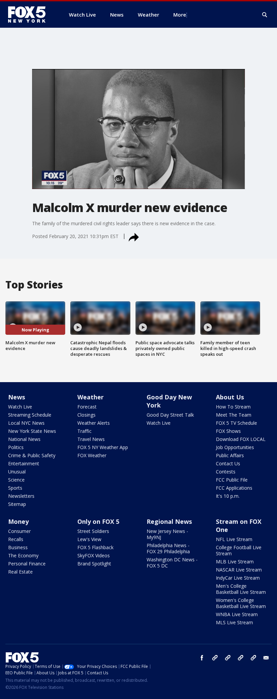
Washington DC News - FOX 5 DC (172, 562)
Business (18, 547)
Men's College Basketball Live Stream (241, 589)
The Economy (23, 555)
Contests (225, 471)
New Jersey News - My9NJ (167, 534)
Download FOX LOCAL (241, 439)
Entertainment (23, 463)
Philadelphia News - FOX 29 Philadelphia (168, 548)
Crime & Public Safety (31, 455)
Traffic (84, 431)
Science (16, 479)
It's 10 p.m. (228, 496)
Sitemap (17, 504)
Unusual (17, 471)
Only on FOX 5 (98, 521)
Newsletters (21, 496)
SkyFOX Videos (93, 555)
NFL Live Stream (234, 539)
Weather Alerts (93, 423)
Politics (16, 447)
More (179, 14)
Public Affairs (230, 455)
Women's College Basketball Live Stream (241, 603)
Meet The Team (233, 415)
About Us (230, 397)
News (16, 397)
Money (18, 521)
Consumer (19, 531)
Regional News (169, 521)
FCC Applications (234, 488)
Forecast (87, 406)
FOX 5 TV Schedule (236, 423)
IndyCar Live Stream (238, 578)
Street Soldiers (93, 531)
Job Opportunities (235, 447)
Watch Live (20, 406)
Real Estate (20, 571)
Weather (90, 397)
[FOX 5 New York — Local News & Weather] (30, 14)
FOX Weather (91, 455)
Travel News (91, 439)
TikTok (227, 657)
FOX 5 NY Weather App (102, 447)
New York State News (32, 431)
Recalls (15, 539)
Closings (86, 415)
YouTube (240, 657)
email (266, 657)
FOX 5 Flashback (95, 547)
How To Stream (233, 406)
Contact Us (228, 463)
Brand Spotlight (94, 563)
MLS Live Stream (234, 622)
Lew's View (89, 539)
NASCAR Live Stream (239, 569)
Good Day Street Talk (170, 415)
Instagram (214, 657)
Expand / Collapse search (265, 14)
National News (24, 439)
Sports (15, 488)
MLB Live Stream (235, 561)
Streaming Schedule (29, 415)
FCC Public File (232, 479)
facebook (202, 657)
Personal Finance (27, 563)
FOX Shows (228, 431)
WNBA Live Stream (237, 614)
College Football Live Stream (238, 550)
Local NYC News (26, 423)
